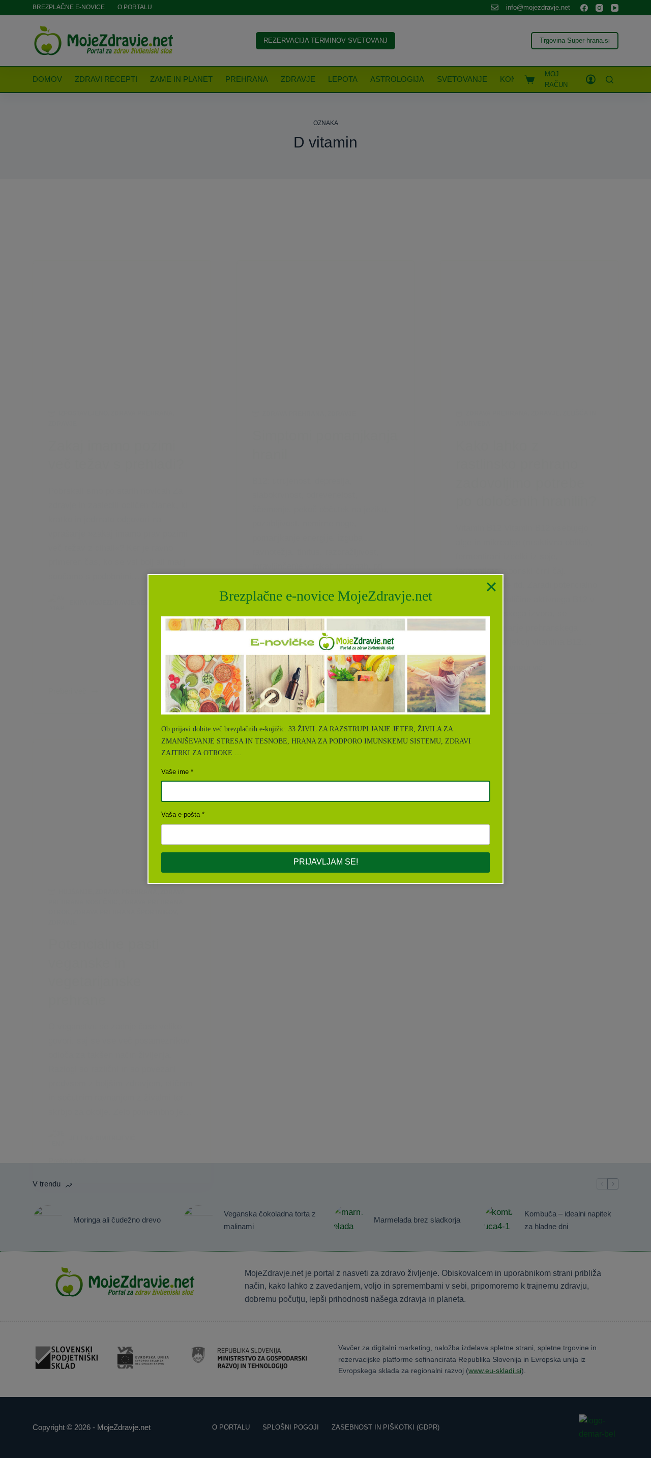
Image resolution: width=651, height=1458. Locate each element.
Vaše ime (175, 772)
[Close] (491, 586)
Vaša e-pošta (180, 814)
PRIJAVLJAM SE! (325, 861)
